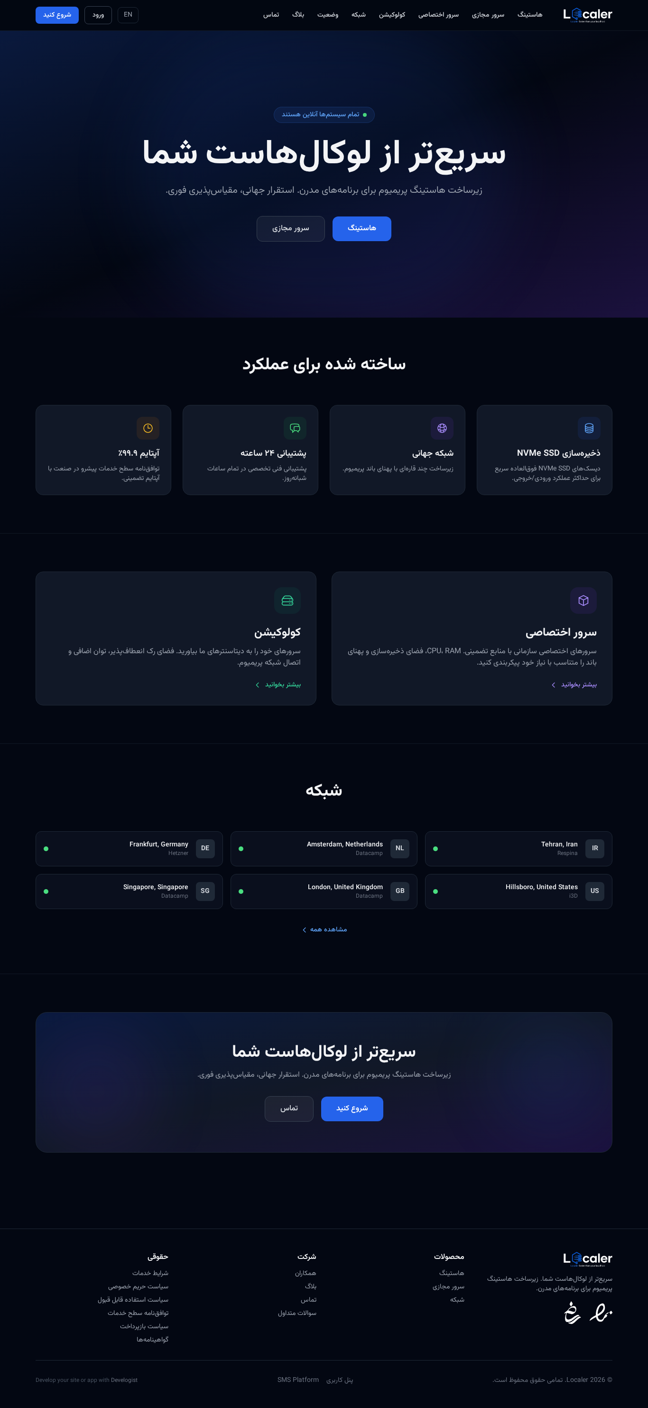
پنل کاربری (339, 1380)
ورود (98, 15)
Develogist (124, 1380)
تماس (271, 15)
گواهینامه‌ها (152, 1340)
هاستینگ (530, 15)
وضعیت (327, 15)
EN (128, 15)
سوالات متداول (297, 1313)
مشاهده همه (328, 930)
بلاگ (298, 15)
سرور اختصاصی (438, 15)
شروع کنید (57, 15)
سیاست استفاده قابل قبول (133, 1300)
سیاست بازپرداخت (144, 1327)
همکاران (305, 1273)
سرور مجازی (488, 15)
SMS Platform (298, 1380)
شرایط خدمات (150, 1273)
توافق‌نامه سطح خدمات (138, 1313)
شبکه (359, 15)
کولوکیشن (392, 15)
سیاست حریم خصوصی (138, 1287)
